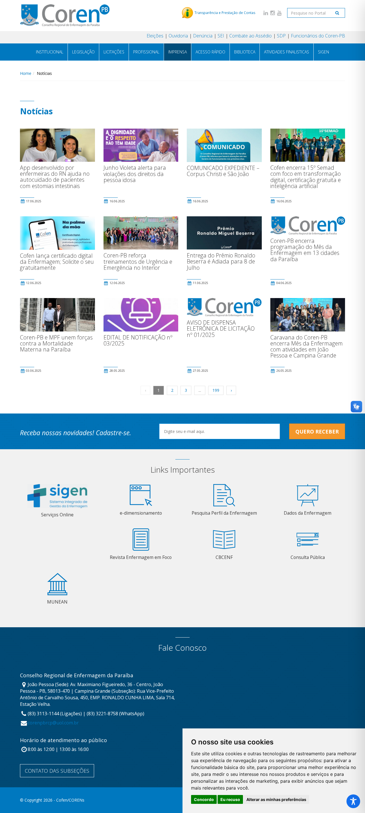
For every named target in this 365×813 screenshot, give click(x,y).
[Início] (65, 15)
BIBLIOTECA (244, 52)
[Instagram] (272, 12)
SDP (281, 36)
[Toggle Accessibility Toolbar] (353, 801)
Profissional (146, 52)
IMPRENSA (177, 52)
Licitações (114, 52)
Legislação (83, 52)
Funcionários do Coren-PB (318, 36)
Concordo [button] (204, 799)
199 (215, 390)
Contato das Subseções (57, 770)
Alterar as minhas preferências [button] (276, 799)
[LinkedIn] (265, 12)
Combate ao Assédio (250, 36)
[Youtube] (279, 12)
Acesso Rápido (210, 52)
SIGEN (323, 52)
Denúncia (202, 36)
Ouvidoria (178, 36)
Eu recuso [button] (230, 799)
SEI (221, 36)
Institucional (49, 52)
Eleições (155, 36)
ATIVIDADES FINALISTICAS (286, 52)
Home (25, 73)
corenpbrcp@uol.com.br (53, 723)
